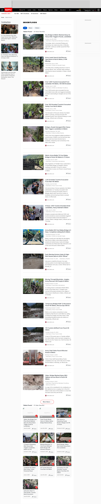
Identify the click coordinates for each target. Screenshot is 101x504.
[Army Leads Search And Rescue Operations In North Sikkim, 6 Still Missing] (33, 67)
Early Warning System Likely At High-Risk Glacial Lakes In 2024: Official (57, 255)
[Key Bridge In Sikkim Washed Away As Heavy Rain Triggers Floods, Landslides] (33, 43)
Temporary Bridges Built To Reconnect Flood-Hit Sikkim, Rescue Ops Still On (58, 304)
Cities (55, 10)
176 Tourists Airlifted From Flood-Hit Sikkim (57, 329)
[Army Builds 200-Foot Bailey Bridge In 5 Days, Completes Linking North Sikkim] (33, 239)
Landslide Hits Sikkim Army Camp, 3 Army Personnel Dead (30, 469)
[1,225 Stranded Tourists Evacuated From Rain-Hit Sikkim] (33, 190)
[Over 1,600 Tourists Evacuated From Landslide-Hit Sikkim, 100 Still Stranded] (33, 90)
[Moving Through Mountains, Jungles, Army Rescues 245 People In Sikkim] (33, 289)
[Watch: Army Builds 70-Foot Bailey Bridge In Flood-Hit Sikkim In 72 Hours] (33, 165)
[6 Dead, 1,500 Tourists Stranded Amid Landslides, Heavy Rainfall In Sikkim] (33, 215)
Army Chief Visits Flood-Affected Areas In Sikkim (56, 351)
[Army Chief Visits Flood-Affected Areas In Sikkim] (33, 358)
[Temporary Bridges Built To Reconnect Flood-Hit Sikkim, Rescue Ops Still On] (33, 313)
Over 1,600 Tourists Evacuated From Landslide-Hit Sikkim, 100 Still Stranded (58, 83)
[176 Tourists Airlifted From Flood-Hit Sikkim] (33, 336)
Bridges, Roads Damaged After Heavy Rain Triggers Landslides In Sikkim (57, 128)
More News (46, 402)
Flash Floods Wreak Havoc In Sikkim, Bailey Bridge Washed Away (46, 421)
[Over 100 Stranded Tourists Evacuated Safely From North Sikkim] (33, 113)
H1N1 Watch (43, 13)
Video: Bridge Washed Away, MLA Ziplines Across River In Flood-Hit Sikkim (56, 377)
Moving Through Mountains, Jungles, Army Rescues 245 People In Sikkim (57, 280)
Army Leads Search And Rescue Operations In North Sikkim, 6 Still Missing (56, 59)
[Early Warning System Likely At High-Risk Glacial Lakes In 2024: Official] (33, 262)
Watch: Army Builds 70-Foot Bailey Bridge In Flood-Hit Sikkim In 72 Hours (57, 156)
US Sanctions (34, 13)
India (34, 10)
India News (48, 40)
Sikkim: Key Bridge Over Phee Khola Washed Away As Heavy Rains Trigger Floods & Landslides (30, 423)
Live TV (23, 10)
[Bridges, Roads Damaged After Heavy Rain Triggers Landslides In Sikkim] (33, 136)
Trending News (6, 22)
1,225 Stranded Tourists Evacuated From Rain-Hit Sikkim (56, 180)
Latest (29, 10)
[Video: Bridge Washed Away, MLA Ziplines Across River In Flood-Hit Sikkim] (33, 385)
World (39, 10)
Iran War (16, 13)
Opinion (50, 10)
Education (63, 10)
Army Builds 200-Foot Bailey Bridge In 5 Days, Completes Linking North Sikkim (58, 231)
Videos (45, 10)
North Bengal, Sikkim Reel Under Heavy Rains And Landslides (63, 446)
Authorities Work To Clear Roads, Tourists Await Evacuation (30, 492)
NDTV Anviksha (25, 13)
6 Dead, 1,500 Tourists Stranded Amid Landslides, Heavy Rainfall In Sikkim (57, 206)
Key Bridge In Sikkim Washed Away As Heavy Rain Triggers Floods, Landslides (58, 36)
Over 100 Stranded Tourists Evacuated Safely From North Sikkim (58, 105)
